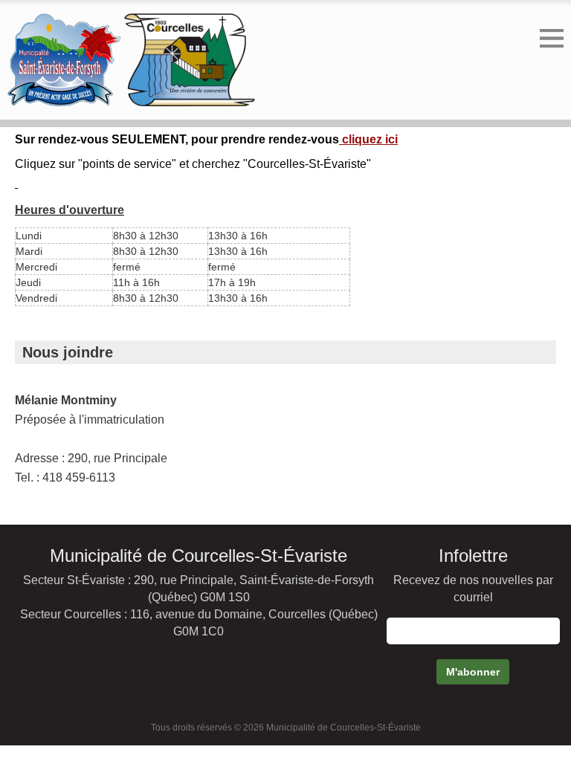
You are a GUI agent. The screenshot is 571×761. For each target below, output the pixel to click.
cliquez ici (368, 139)
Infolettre (473, 555)
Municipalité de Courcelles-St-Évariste (198, 555)
